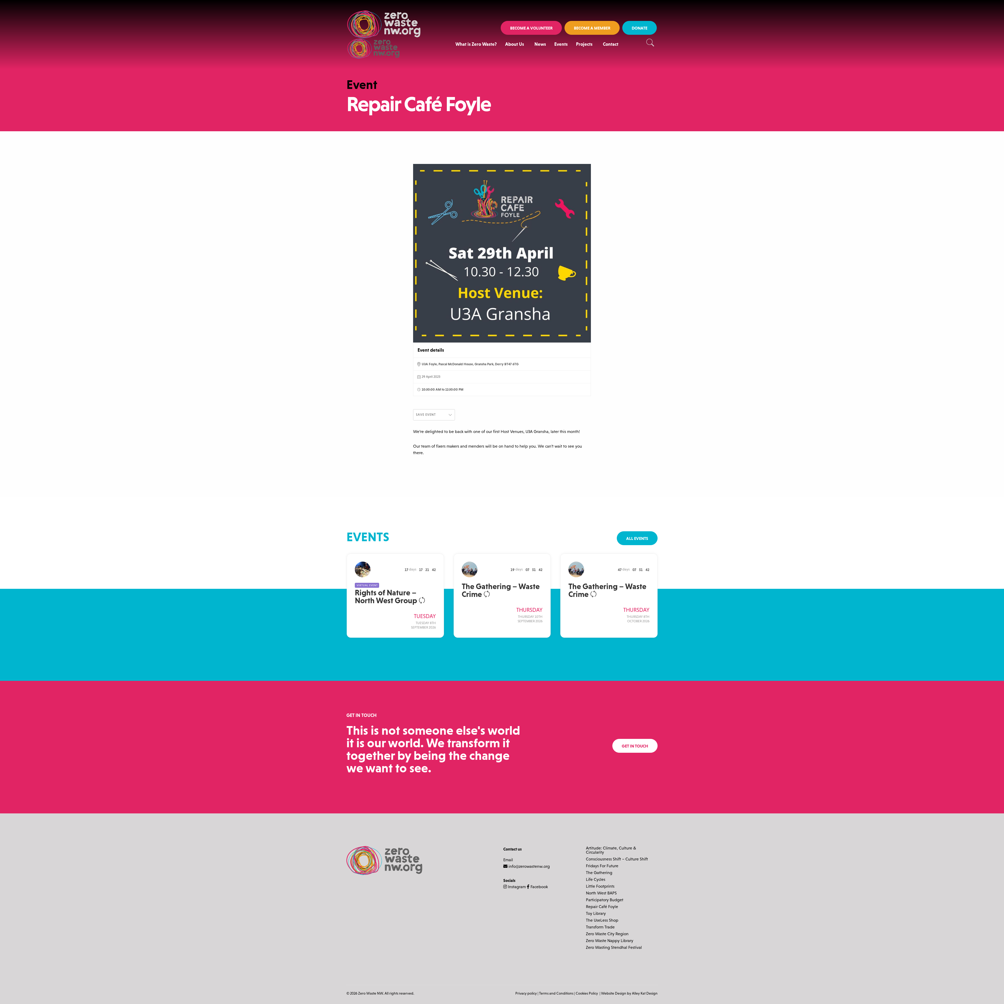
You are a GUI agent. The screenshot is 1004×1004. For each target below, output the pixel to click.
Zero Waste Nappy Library (609, 941)
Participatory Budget (604, 900)
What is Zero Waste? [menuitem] (476, 44)
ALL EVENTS (637, 538)
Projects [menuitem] (584, 44)
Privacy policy (526, 993)
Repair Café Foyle (602, 907)
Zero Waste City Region (607, 934)
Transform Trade (600, 927)
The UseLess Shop (602, 920)
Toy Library (596, 913)
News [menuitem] (540, 44)
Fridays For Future (602, 866)
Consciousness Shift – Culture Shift (617, 859)
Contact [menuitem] (610, 44)
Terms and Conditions (556, 993)
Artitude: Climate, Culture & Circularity (611, 850)
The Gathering (599, 873)
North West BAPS (601, 893)
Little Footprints (600, 886)
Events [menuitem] (561, 44)
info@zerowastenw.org (529, 866)
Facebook (538, 887)
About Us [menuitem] (514, 44)
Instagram (516, 887)
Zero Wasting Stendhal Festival (614, 947)
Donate (639, 28)
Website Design (613, 993)
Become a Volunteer (531, 28)
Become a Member (592, 28)
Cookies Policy (587, 993)
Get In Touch (635, 746)
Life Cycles (595, 879)
